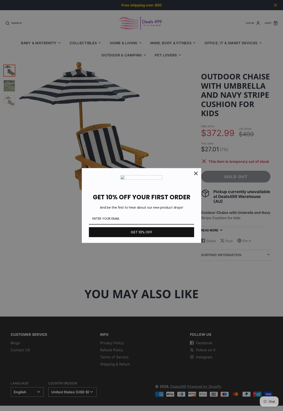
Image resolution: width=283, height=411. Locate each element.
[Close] (196, 173)
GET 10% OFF (141, 232)
